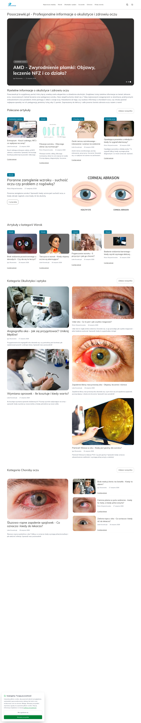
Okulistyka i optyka (70, 4)
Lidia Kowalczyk (12, 146)
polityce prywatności (30, 708)
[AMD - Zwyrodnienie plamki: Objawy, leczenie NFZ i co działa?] (70, 52)
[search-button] (127, 5)
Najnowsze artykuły (49, 4)
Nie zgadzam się (23, 712)
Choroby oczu (20, 62)
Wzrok (60, 4)
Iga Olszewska (18, 78)
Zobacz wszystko (125, 111)
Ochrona (89, 4)
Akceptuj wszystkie (23, 717)
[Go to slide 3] (130, 82)
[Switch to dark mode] (132, 4)
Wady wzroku (99, 4)
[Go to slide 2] (128, 81)
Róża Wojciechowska (46, 150)
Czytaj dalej (13, 202)
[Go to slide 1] (126, 81)
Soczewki (81, 4)
